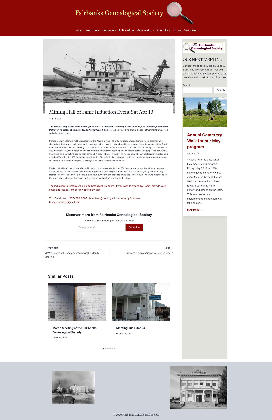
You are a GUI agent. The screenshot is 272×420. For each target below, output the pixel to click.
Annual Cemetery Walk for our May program (204, 140)
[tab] (103, 348)
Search (187, 85)
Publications (126, 30)
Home (78, 30)
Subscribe (134, 227)
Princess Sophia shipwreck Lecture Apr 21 (149, 250)
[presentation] (77, 302)
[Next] (165, 314)
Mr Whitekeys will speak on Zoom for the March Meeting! (72, 252)
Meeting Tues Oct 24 (130, 328)
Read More (194, 210)
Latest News (91, 30)
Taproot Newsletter (185, 30)
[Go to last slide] (52, 314)
